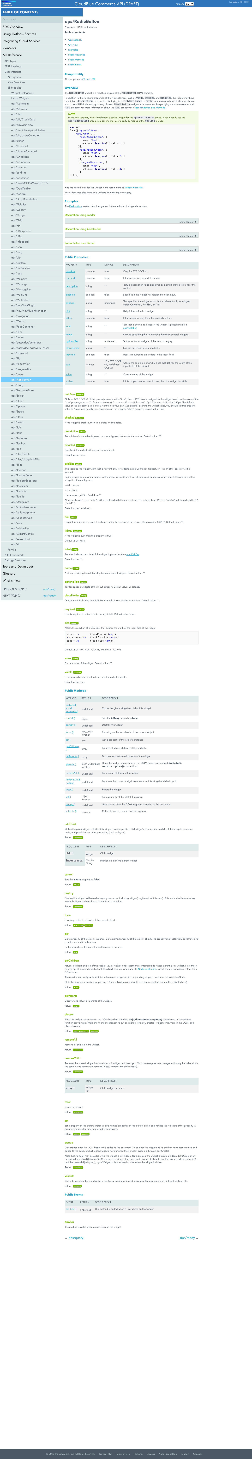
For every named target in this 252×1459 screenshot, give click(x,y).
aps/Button (17, 140)
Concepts (9, 48)
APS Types (10, 61)
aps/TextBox (18, 443)
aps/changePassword (24, 151)
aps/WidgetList (20, 528)
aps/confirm (18, 172)
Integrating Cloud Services (21, 41)
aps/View (16, 523)
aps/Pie (15, 358)
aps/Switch (17, 422)
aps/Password (19, 353)
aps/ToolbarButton (22, 475)
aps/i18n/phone (21, 231)
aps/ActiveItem (20, 103)
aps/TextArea (19, 438)
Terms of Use (123, 1453)
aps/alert (16, 114)
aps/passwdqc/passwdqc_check (30, 347)
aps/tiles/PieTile (20, 454)
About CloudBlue (168, 1453)
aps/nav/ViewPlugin (23, 305)
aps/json (16, 247)
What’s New (11, 580)
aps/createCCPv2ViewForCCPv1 (30, 183)
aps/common (19, 167)
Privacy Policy (105, 1453)
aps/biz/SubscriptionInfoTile (28, 130)
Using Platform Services (19, 34)
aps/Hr (15, 225)
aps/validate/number (24, 507)
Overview (73, 44)
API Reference (12, 55)
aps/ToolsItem (19, 486)
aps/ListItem (18, 262)
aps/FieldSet (18, 204)
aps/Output (18, 321)
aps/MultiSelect (20, 300)
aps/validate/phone (23, 512)
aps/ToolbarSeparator (24, 480)
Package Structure (15, 560)
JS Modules (14, 87)
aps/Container (20, 178)
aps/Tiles (16, 464)
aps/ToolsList (19, 491)
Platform (138, 1453)
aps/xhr (16, 544)
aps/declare (18, 193)
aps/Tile (16, 448)
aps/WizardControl (22, 533)
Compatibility (75, 39)
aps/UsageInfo (20, 501)
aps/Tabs (16, 432)
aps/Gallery (18, 209)
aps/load (16, 273)
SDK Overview (13, 26)
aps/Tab (16, 427)
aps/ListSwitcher (20, 268)
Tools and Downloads (18, 566)
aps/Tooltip (18, 496)
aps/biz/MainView (22, 124)
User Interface (12, 71)
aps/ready (17, 385)
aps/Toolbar (18, 470)
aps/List (16, 257)
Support (185, 1453)
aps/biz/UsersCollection (25, 135)
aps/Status (17, 411)
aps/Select (17, 395)
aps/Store (17, 416)
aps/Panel (17, 332)
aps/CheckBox (20, 156)
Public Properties (76, 54)
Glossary (9, 573)
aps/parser (18, 337)
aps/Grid (16, 220)
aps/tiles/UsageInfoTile (25, 459)
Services (151, 1453)
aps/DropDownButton (24, 199)
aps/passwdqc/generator (26, 342)
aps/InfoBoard (20, 241)
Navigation (14, 77)
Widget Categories (22, 93)
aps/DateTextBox (21, 188)
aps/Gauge (18, 215)
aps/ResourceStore (22, 390)
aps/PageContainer (22, 326)
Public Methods (76, 59)
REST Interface (12, 66)
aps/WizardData (21, 539)
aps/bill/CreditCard (23, 119)
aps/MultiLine (19, 294)
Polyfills (12, 549)
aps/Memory (19, 278)
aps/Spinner (18, 406)
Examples (73, 49)
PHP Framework (14, 555)
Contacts (197, 1453)
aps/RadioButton (21, 379)
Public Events (74, 64)
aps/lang (16, 252)
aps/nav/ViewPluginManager (28, 310)
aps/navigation (20, 316)
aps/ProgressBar (21, 369)
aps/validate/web (21, 517)
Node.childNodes (147, 968)
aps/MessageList (21, 289)
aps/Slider (17, 401)
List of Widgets (20, 98)
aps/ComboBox (20, 162)
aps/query (17, 374)
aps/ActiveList (19, 108)
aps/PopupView (20, 363)
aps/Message (19, 284)
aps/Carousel (19, 146)
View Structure (16, 82)
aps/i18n (16, 236)
